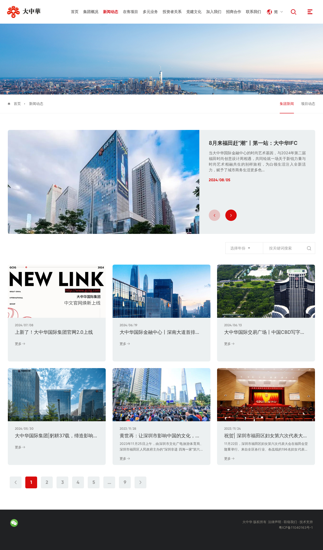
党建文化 (193, 11)
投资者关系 (172, 11)
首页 (75, 11)
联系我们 (253, 11)
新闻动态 (110, 11)
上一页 (16, 482)
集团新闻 (287, 103)
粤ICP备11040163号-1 (296, 527)
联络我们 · (291, 522)
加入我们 (213, 11)
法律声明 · (275, 522)
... (109, 482)
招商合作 (233, 11)
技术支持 (306, 522)
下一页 (140, 482)
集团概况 (90, 11)
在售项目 (130, 11)
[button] (214, 215)
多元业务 (150, 11)
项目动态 (308, 103)
